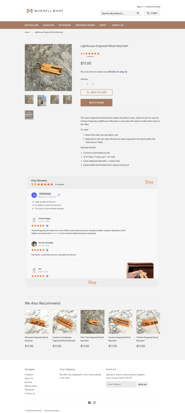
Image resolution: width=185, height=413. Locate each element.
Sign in (139, 7)
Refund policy (31, 386)
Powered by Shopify (51, 411)
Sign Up (142, 384)
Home (27, 32)
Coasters (48, 25)
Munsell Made (36, 411)
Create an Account (153, 7)
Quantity (84, 79)
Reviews (28, 382)
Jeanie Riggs (44, 218)
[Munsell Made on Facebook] (89, 403)
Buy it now (96, 102)
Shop (103, 25)
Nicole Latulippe (45, 242)
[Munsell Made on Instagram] (94, 403)
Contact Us (30, 393)
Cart (154, 13)
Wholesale (29, 389)
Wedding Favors (85, 25)
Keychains (65, 25)
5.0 (82, 53)
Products (29, 374)
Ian (39, 269)
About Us (118, 25)
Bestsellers (31, 25)
